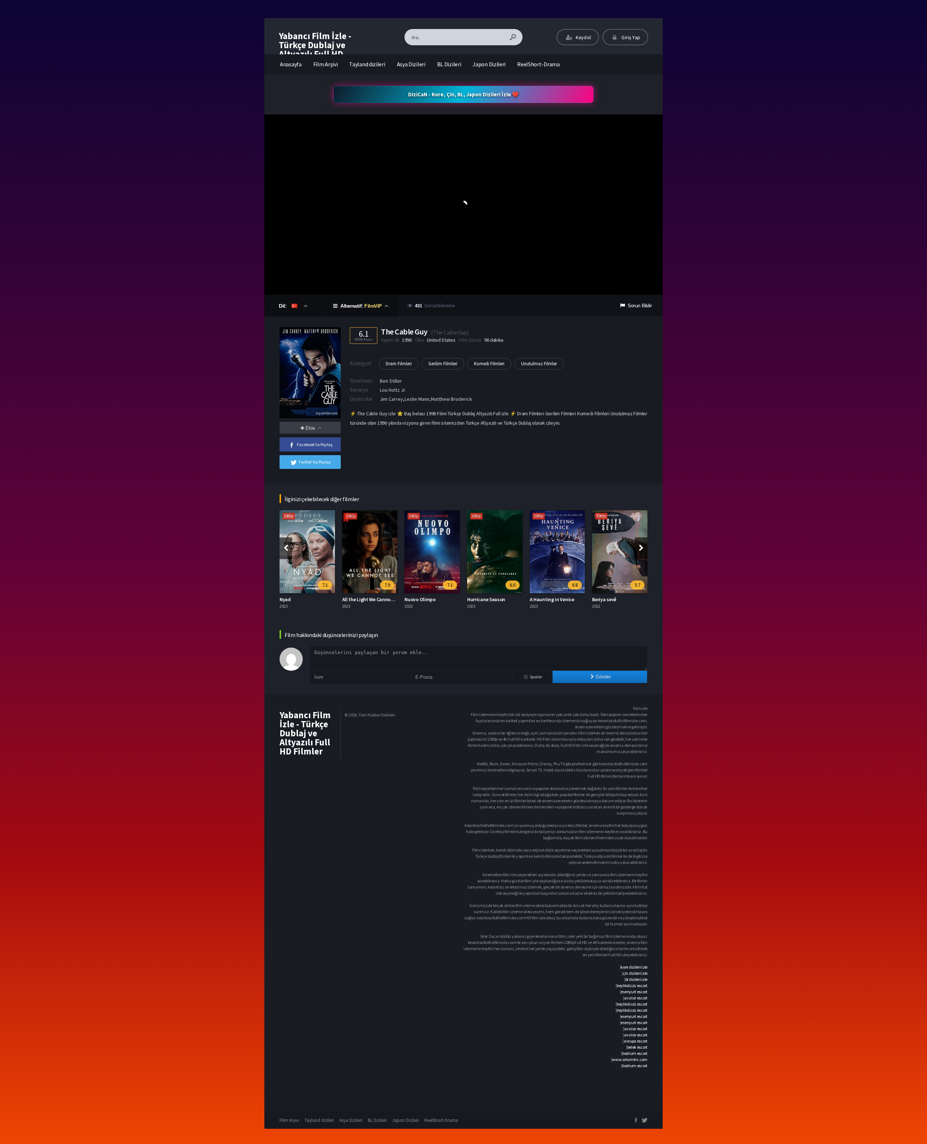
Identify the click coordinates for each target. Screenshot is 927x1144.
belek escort (637, 1047)
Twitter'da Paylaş (314, 462)
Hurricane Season (424, 599)
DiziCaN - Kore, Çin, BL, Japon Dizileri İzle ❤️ (463, 94)
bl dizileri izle (636, 979)
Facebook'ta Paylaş (314, 444)
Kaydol (583, 37)
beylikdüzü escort (632, 985)
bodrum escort (634, 1053)
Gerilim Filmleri (442, 364)
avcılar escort (635, 998)
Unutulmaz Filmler (539, 364)
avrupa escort (635, 1041)
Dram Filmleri (399, 364)
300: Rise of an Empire (615, 599)
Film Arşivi (325, 64)
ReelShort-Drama (538, 64)
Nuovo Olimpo (357, 599)
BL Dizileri (449, 64)
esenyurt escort (634, 991)
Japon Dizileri (489, 64)
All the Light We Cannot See (309, 599)
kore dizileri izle (634, 967)
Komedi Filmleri (489, 364)
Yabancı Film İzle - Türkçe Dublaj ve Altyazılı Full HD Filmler (315, 49)
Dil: (283, 306)
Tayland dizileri (367, 64)
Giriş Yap (630, 37)
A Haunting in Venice (489, 599)
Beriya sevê (542, 599)
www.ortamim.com (629, 1059)
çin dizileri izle (635, 973)
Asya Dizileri (411, 64)
